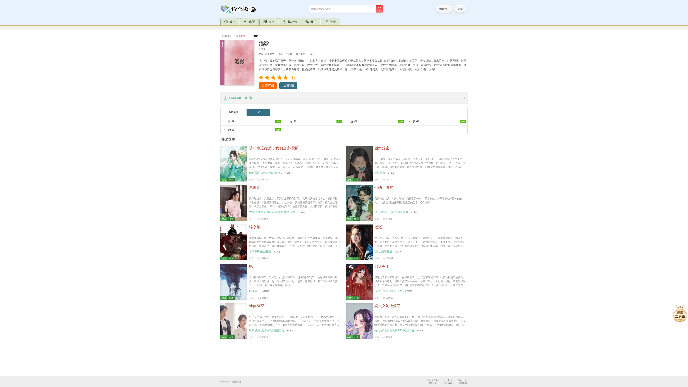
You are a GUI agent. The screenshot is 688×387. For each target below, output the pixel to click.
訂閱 (460, 9)
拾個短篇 (241, 36)
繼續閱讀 (288, 85)
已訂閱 (269, 85)
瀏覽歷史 (444, 9)
